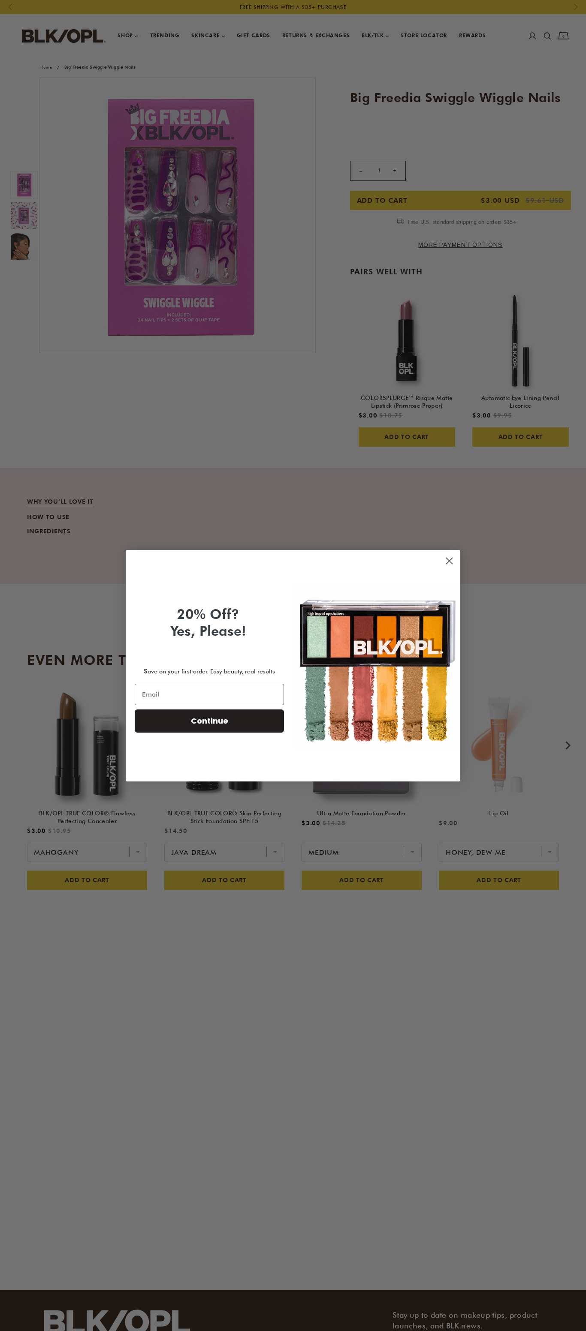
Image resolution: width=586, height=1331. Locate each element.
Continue (209, 720)
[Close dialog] (449, 560)
